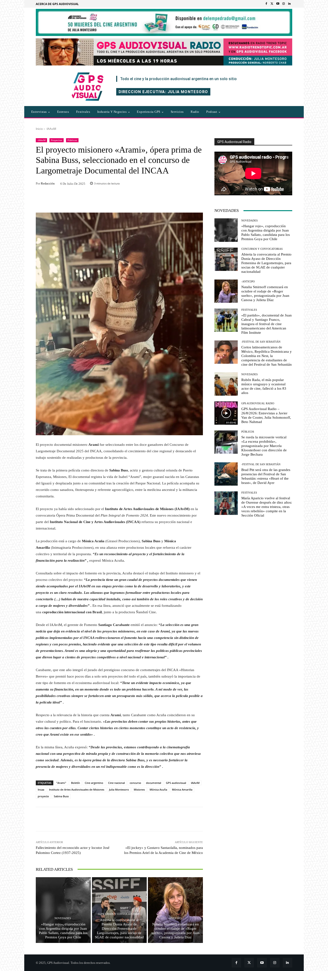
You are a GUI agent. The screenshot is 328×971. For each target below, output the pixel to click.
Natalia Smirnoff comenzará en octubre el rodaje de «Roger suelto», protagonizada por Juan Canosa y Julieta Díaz (176, 930)
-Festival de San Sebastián (260, 341)
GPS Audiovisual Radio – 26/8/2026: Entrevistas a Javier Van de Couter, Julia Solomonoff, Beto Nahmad (266, 415)
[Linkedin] (289, 4)
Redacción (48, 183)
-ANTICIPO (175, 918)
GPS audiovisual (176, 783)
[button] (245, 112)
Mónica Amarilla (182, 789)
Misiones (139, 789)
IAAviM (195, 783)
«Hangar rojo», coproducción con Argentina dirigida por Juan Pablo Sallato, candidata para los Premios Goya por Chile (63, 930)
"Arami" (61, 783)
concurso (135, 783)
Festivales (249, 310)
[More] (184, 819)
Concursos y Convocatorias (118, 914)
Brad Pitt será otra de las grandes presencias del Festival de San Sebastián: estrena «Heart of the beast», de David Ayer (265, 476)
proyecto (43, 796)
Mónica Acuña (158, 789)
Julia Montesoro (119, 789)
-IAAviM (51, 129)
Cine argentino (94, 783)
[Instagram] (283, 4)
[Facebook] (266, 4)
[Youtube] (278, 4)
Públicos (72, 140)
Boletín (75, 783)
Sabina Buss (61, 796)
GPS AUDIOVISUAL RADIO (257, 403)
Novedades (63, 918)
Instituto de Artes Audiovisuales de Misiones (76, 789)
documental (153, 783)
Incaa (41, 789)
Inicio (39, 129)
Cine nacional (116, 783)
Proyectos (56, 140)
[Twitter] (272, 4)
